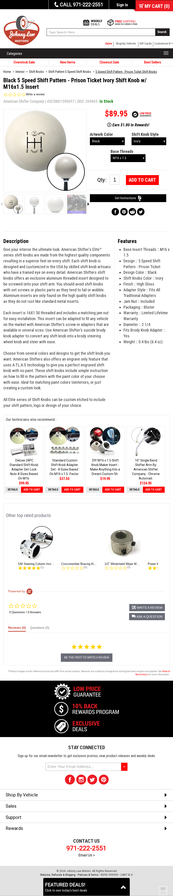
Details (13, 489)
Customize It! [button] (162, 43)
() (157, 6)
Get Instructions (126, 198)
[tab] (17, 629)
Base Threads (122, 151)
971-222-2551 (86, 848)
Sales (108, 43)
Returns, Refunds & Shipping (57, 874)
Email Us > (86, 855)
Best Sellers (152, 62)
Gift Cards (145, 43)
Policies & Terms (88, 874)
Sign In (122, 4)
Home (7, 72)
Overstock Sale (24, 62)
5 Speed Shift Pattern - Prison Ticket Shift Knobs (126, 72)
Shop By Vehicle (126, 43)
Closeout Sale (109, 62)
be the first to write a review (86, 657)
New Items (67, 62)
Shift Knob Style (145, 134)
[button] (147, 616)
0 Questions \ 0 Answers (25, 612)
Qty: (102, 180)
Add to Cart (142, 180)
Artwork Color (101, 134)
